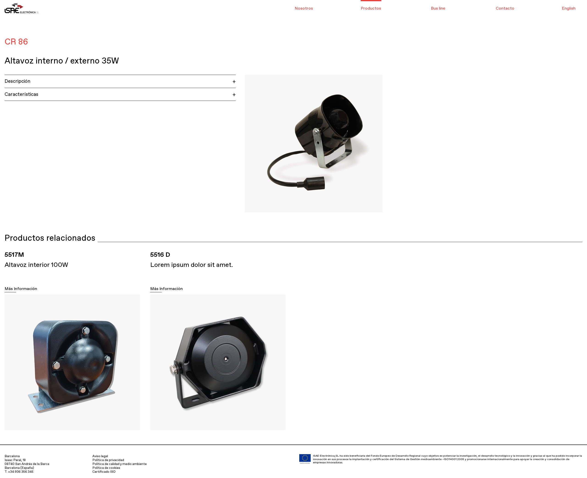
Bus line (438, 8)
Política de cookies (106, 468)
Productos (371, 8)
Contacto (505, 8)
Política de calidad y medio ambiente (119, 464)
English (569, 8)
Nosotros (304, 8)
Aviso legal (100, 456)
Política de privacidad (108, 460)
